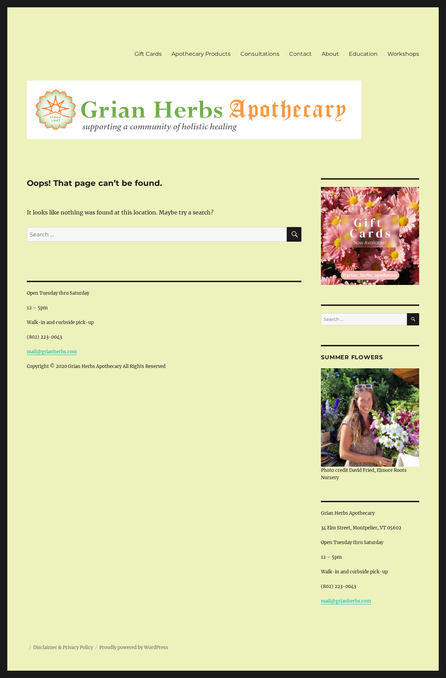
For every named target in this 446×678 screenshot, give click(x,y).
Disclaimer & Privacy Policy (63, 647)
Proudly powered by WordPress (133, 647)
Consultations (259, 54)
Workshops (403, 54)
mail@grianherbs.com (52, 352)
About (330, 54)
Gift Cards (148, 54)
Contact (300, 54)
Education (363, 54)
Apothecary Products (201, 54)
